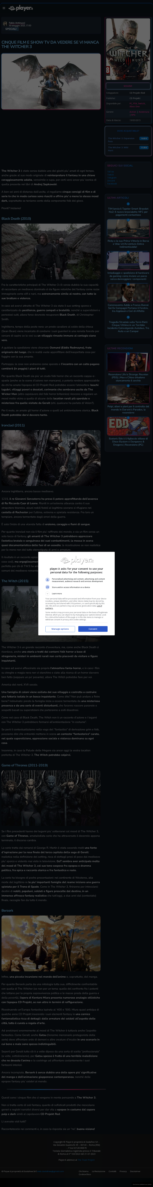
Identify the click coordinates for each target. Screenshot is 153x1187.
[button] (76, 594)
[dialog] (76, 593)
